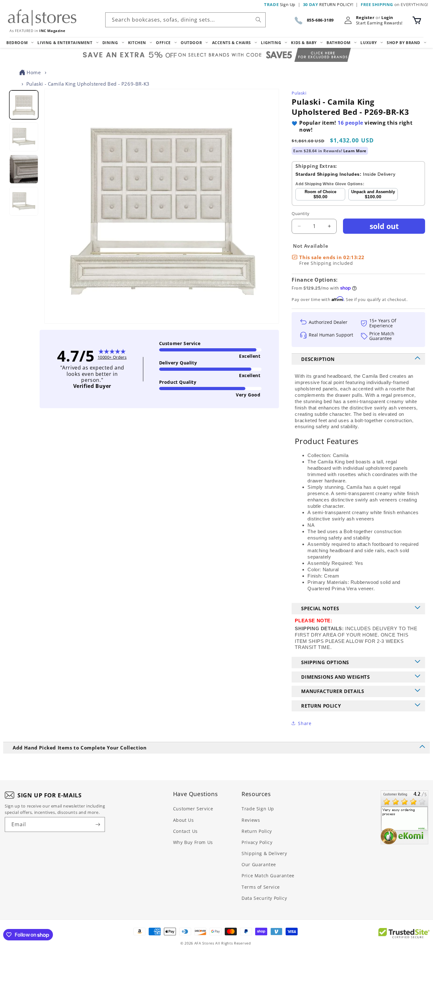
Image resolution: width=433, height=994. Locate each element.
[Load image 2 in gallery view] (23, 136)
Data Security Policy (264, 898)
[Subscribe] (98, 824)
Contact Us (185, 831)
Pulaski (299, 93)
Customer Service (193, 809)
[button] (417, 20)
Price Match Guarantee (268, 876)
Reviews (251, 820)
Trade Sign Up (258, 809)
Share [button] (304, 723)
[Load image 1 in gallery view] (23, 104)
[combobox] (185, 20)
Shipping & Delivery (264, 853)
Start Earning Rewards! (379, 23)
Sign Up (279, 4)
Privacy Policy (257, 842)
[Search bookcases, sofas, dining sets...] (258, 20)
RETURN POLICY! (328, 4)
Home (34, 72)
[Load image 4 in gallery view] (23, 201)
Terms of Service (261, 887)
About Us (183, 820)
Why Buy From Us (193, 842)
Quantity (300, 213)
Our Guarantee (259, 864)
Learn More (354, 151)
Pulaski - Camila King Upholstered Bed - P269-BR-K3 (88, 84)
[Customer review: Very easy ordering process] (404, 817)
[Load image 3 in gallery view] (23, 168)
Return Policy (257, 831)
